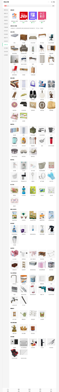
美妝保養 (6, 51)
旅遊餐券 (6, 16)
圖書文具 (6, 13)
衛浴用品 (12, 159)
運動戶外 (6, 37)
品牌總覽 (6, 55)
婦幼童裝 (6, 30)
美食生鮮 (6, 41)
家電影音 (6, 23)
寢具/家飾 (12, 78)
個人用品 (12, 184)
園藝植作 (12, 308)
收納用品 (12, 248)
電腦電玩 (6, 20)
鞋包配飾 (6, 34)
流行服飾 (6, 48)
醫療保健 (6, 10)
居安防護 (12, 336)
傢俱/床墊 (12, 32)
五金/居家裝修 (13, 273)
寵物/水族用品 (13, 209)
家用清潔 (12, 223)
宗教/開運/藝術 (13, 322)
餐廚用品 (12, 124)
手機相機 (6, 27)
